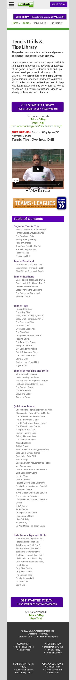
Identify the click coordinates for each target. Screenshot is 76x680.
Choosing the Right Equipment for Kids (34, 410)
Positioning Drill (23, 256)
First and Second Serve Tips (29, 384)
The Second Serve (24, 387)
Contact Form (53, 667)
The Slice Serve (23, 390)
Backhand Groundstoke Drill (29, 555)
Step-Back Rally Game (26, 473)
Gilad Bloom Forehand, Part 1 (29, 264)
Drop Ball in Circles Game (28, 453)
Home (15, 22)
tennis (25, 22)
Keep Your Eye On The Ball (28, 246)
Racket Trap (21, 459)
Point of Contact (23, 243)
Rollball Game (22, 446)
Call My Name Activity (26, 436)
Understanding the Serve (27, 377)
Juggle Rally (21, 522)
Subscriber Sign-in (24, 669)
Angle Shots (21, 365)
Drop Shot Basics (24, 568)
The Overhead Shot (25, 322)
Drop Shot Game (24, 571)
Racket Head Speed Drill (27, 362)
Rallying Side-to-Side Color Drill (30, 483)
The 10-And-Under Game (28, 426)
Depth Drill (20, 585)
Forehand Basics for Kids (28, 542)
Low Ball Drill (21, 359)
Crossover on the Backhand (29, 290)
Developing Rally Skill (26, 456)
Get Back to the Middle (26, 349)
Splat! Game (21, 506)
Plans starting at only (38, 106)
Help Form (53, 672)
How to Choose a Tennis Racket (31, 229)
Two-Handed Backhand (27, 286)
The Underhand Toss (26, 439)
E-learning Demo (24, 672)
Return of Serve (23, 397)
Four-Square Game (25, 516)
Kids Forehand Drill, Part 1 (28, 545)
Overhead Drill (22, 325)
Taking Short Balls (24, 309)
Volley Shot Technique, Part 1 (29, 315)
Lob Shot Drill (22, 581)
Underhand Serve (24, 489)
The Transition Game (26, 342)
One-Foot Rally (23, 479)
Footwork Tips (22, 253)
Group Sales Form (53, 669)
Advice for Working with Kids (29, 538)
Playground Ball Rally (25, 429)
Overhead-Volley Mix (25, 329)
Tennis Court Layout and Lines (30, 233)
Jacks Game (22, 509)
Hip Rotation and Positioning (29, 558)
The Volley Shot (23, 312)
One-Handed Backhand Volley (30, 561)
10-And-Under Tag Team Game (30, 526)
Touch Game (22, 565)
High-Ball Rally (22, 519)
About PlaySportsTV (24, 647)
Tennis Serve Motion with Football (31, 486)
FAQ (24, 667)
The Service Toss (24, 575)
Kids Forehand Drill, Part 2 (28, 548)
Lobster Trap (22, 476)
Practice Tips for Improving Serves (32, 380)
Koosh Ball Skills (23, 443)
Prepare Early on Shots (27, 249)
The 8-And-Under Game (27, 420)
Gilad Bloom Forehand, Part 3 (29, 271)
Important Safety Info (53, 647)
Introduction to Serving (26, 374)
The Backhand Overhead (28, 293)
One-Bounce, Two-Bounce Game (31, 469)
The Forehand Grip (25, 236)
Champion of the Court (26, 512)
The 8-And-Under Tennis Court (30, 416)
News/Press (24, 650)
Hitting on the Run (24, 345)
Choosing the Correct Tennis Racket (33, 413)
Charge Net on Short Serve (28, 335)
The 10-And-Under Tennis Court (31, 423)
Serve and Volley (23, 394)
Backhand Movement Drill (28, 552)
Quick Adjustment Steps (27, 352)
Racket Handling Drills (26, 433)
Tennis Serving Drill (25, 578)
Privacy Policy (53, 650)
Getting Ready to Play (26, 239)
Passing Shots (22, 339)
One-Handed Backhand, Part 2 (30, 283)
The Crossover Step (25, 355)
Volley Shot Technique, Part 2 (29, 319)
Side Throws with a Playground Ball (32, 449)
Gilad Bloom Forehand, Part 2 (29, 268)
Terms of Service (53, 652)
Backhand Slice (23, 296)
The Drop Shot (22, 332)
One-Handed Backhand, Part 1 (30, 280)
